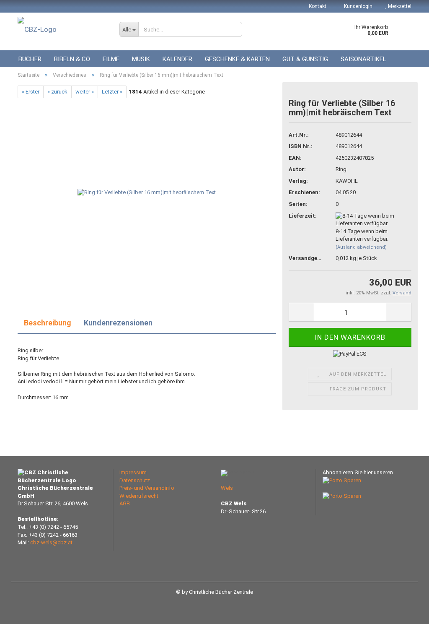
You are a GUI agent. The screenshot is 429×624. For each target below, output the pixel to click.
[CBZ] (62, 29)
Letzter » (112, 91)
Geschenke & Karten (237, 59)
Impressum (133, 472)
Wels (227, 488)
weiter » (84, 91)
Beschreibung (47, 322)
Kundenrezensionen (118, 322)
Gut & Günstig (305, 59)
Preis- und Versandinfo (146, 488)
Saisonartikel (363, 59)
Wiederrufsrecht (138, 496)
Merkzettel (399, 6)
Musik (141, 59)
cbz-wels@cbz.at (51, 542)
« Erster (30, 91)
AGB (124, 503)
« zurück (57, 91)
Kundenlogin (357, 6)
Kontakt (317, 6)
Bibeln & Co (72, 59)
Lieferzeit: (303, 216)
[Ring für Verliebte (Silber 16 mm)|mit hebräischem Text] (147, 192)
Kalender (177, 59)
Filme (111, 59)
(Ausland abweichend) (361, 247)
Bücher (29, 59)
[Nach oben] (406, 611)
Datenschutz (134, 480)
